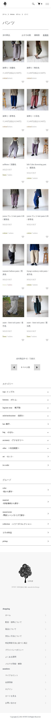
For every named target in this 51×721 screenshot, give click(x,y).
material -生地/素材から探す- (11, 501)
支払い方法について (13, 636)
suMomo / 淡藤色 (9, 164)
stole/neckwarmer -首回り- (13, 416)
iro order (6, 465)
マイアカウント (11, 675)
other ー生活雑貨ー (11, 448)
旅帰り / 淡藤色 (9, 68)
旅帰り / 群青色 (9, 116)
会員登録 (9, 682)
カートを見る (10, 696)
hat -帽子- (6, 424)
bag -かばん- (8, 432)
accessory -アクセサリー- (13, 440)
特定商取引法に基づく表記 (16, 643)
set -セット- (8, 457)
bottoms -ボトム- (15, 14)
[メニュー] (47, 4)
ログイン (9, 689)
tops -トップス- (9, 392)
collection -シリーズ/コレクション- (17, 524)
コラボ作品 (7, 533)
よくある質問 (10, 657)
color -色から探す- (8, 489)
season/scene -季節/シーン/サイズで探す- (14, 513)
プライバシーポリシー (14, 650)
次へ (37, 367)
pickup (5, 541)
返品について (10, 629)
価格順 (37, 35)
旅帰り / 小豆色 (33, 116)
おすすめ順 (26, 35)
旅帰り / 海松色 (33, 68)
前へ (14, 367)
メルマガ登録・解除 (13, 664)
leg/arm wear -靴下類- (12, 408)
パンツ (26, 14)
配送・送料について (13, 622)
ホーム (5, 14)
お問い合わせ (10, 703)
